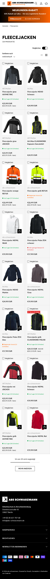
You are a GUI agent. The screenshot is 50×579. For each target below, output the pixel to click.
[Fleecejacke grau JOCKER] (12, 125)
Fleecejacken (14, 26)
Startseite (5, 26)
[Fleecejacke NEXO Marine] (12, 274)
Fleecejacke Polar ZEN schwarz (36, 241)
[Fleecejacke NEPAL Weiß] (12, 224)
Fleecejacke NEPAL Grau (35, 291)
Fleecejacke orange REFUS (10, 192)
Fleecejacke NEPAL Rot (37, 436)
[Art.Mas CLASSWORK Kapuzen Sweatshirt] (37, 125)
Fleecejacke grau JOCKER (9, 142)
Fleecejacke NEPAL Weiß (10, 241)
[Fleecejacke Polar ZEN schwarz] (37, 224)
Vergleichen (36, 48)
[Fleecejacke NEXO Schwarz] (37, 76)
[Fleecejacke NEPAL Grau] (37, 274)
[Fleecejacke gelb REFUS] (37, 175)
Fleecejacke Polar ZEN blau (11, 338)
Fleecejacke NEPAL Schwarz (35, 387)
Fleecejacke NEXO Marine (10, 291)
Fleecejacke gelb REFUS (37, 191)
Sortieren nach (7, 53)
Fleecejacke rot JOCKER (8, 387)
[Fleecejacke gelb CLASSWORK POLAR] (37, 321)
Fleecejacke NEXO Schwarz (35, 92)
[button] (46, 3)
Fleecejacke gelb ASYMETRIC (9, 437)
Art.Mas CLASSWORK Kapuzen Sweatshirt (36, 142)
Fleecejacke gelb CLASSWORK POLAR (36, 338)
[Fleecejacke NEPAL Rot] (37, 420)
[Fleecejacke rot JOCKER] (12, 370)
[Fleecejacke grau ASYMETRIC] (12, 76)
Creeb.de (7, 573)
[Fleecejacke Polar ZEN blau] (12, 321)
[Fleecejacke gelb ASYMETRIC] (12, 420)
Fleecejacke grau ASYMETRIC (9, 92)
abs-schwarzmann (12, 571)
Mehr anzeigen (25, 469)
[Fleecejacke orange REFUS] (12, 175)
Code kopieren (33, 19)
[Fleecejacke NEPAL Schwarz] (37, 370)
